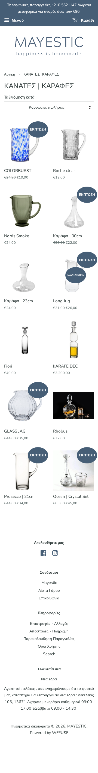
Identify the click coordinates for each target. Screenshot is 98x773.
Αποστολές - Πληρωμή (49, 631)
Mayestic (49, 582)
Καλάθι (87, 20)
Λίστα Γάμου (49, 590)
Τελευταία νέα (49, 669)
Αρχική (9, 74)
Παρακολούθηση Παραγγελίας (49, 638)
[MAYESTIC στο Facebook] (43, 554)
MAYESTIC (77, 726)
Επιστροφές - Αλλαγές (49, 623)
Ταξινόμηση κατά (19, 97)
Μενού (17, 20)
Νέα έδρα (49, 679)
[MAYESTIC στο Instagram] (55, 554)
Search (49, 654)
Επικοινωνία (49, 598)
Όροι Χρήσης (49, 646)
